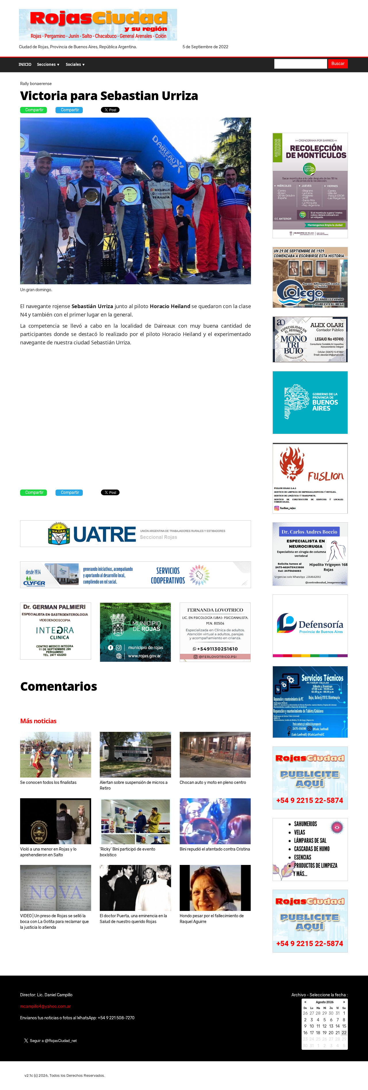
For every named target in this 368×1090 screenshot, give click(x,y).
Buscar (337, 63)
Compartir (34, 110)
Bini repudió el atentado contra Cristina (215, 849)
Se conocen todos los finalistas (48, 782)
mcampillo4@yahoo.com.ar (45, 1006)
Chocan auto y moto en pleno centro (213, 782)
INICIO (25, 64)
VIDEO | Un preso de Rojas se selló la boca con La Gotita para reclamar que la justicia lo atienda (54, 922)
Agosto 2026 (325, 1002)
